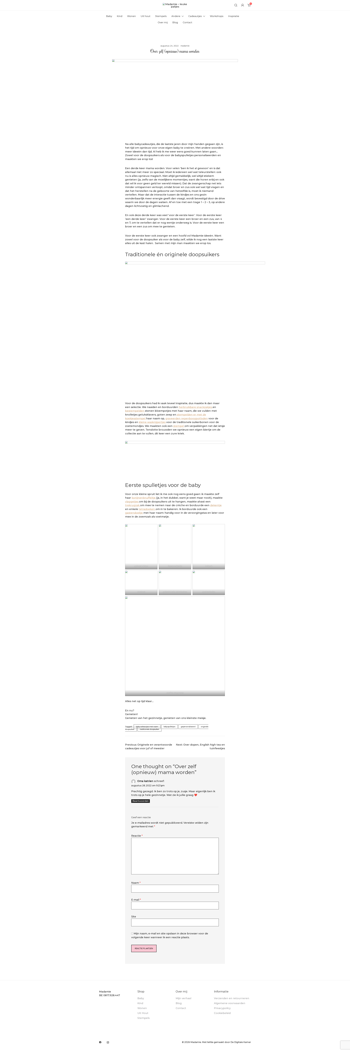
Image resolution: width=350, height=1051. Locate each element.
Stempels (161, 16)
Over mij (163, 22)
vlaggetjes (132, 501)
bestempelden (135, 410)
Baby (109, 16)
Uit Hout (142, 1013)
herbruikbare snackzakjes (196, 407)
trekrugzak (132, 505)
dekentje (216, 505)
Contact (187, 22)
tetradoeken (147, 509)
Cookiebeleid (222, 1013)
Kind (119, 16)
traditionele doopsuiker (149, 729)
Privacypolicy (222, 1008)
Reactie (137, 835)
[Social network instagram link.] (108, 1042)
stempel (179, 426)
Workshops (216, 16)
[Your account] (242, 5)
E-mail (136, 899)
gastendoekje (134, 512)
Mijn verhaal (183, 998)
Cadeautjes (195, 16)
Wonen (131, 16)
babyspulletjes (169, 727)
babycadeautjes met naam (147, 727)
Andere (175, 16)
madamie (184, 46)
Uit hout (145, 16)
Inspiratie (233, 16)
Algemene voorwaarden (229, 1003)
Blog (175, 22)
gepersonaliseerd (188, 727)
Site (133, 916)
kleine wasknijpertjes (152, 422)
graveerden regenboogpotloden (186, 418)
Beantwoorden (140, 801)
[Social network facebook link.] (100, 1042)
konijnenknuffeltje (144, 497)
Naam (136, 882)
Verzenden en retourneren (231, 998)
